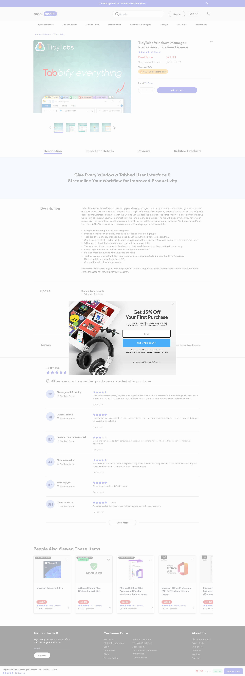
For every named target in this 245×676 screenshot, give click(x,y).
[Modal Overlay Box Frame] (123, 338)
